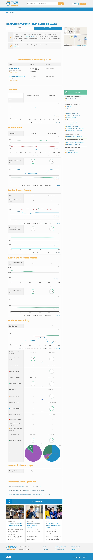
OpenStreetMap (83, 45)
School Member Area (75, 546)
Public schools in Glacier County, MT (75, 142)
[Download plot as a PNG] (59, 103)
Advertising (73, 549)
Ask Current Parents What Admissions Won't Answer (15, 525)
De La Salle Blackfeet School (17, 77)
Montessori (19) (70, 111)
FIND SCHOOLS (17, 9)
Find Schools (46, 549)
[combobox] (41, 3)
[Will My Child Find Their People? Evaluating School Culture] (53, 512)
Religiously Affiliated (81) (72, 126)
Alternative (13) (69, 120)
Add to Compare (14, 72)
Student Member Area (60, 546)
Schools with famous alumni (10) (74, 131)
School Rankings (47, 551)
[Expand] (66, 34)
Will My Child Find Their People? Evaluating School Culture (53, 525)
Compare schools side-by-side (73, 101)
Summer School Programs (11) (73, 115)
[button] (75, 36)
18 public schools (29, 36)
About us (45, 548)
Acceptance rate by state (72, 152)
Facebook (10, 557)
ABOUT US (77, 9)
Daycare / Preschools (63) (72, 113)
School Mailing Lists (75, 548)
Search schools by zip (71, 99)
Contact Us (58, 551)
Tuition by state (70, 150)
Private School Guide (60, 548)
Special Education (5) (71, 117)
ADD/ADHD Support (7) (71, 122)
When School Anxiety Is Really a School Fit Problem (33, 525)
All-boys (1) (69, 109)
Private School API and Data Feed (78, 551)
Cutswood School (14, 68)
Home (44, 546)
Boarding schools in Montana (73, 144)
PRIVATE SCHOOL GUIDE (58, 9)
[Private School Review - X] (7, 557)
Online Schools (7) (70, 124)
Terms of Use (75, 558)
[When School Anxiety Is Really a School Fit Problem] (34, 512)
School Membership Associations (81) (75, 128)
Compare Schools (59, 549)
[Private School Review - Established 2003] (12, 4)
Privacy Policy (82, 558)
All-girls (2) (68, 107)
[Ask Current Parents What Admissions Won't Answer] (15, 512)
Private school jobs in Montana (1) (74, 136)
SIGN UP (83, 4)
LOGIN (75, 4)
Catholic (16, 47)
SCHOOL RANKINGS (36, 9)
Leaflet (78, 45)
